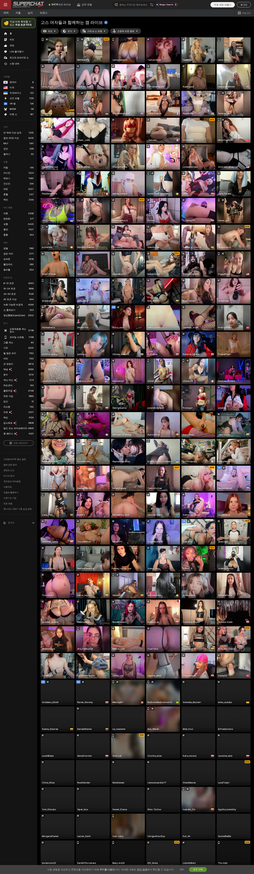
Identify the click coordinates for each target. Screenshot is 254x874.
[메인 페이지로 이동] (28, 4)
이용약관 (7, 487)
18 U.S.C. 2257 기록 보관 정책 (17, 509)
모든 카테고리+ (20, 443)
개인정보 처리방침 (12, 481)
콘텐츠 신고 (8, 470)
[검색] (151, 4)
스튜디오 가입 (9, 498)
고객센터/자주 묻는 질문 (14, 459)
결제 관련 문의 (10, 465)
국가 (70, 31)
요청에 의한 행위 (125, 31)
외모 (50, 31)
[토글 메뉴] (5, 4)
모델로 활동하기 (10, 492)
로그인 (244, 4)
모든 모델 (7, 503)
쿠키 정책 (142, 869)
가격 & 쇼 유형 (94, 31)
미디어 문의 (8, 476)
